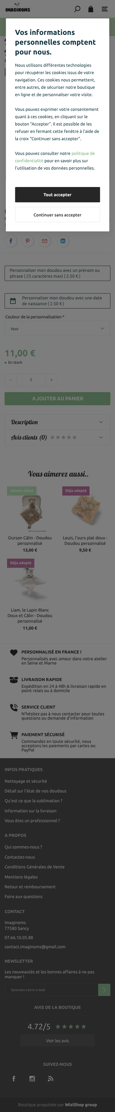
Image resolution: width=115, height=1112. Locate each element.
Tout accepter (58, 194)
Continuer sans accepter (57, 214)
